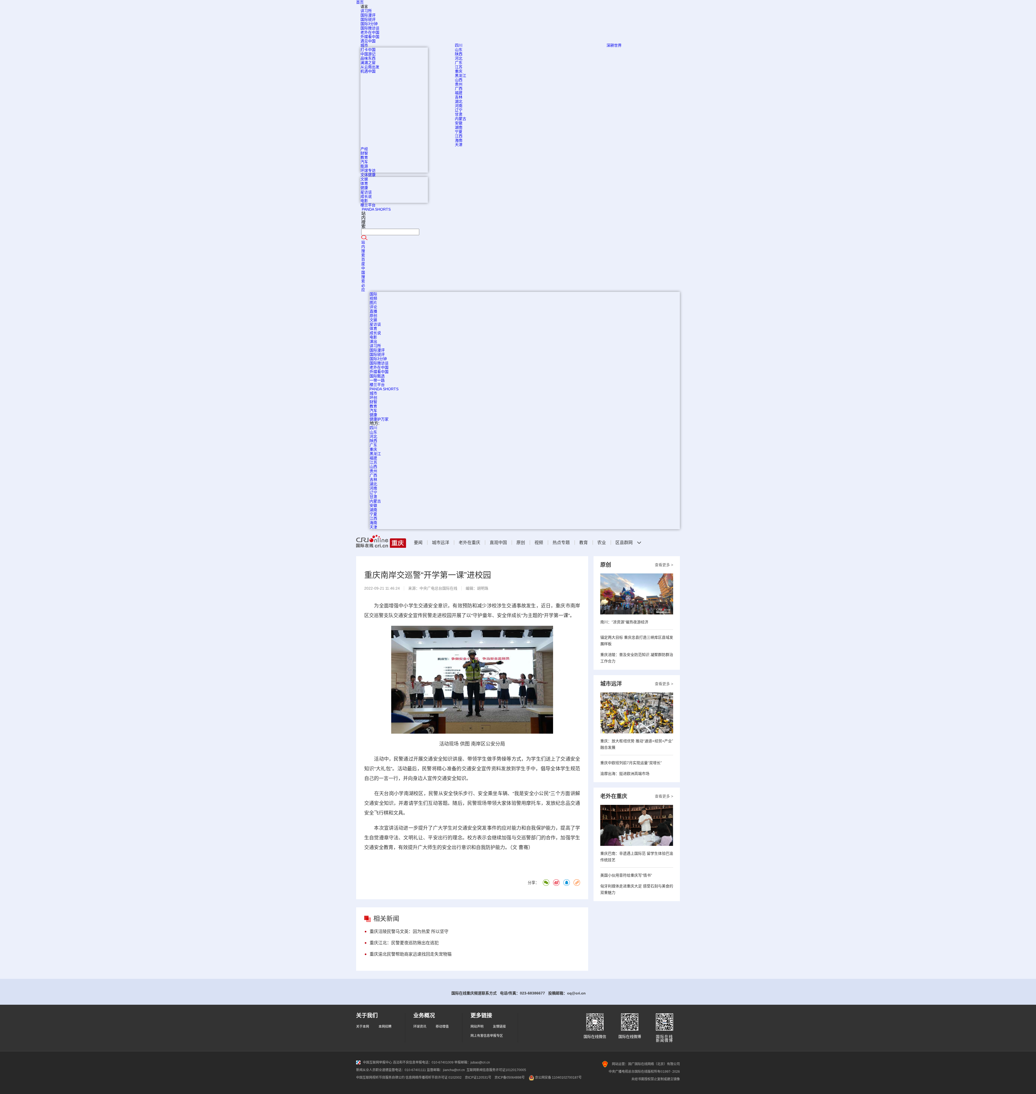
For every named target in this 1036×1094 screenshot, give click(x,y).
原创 (520, 542)
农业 (601, 542)
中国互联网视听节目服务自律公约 (380, 1077)
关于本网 (362, 1026)
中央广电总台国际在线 (438, 588)
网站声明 (477, 1026)
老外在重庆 (469, 542)
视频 (538, 542)
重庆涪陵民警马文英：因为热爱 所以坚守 (409, 931)
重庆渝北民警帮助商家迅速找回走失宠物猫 (411, 954)
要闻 (418, 542)
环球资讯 (419, 1026)
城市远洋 (440, 542)
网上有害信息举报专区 (487, 1036)
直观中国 (498, 542)
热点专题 (561, 542)
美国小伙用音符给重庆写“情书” (626, 875)
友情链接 (499, 1026)
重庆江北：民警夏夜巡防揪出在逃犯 (404, 943)
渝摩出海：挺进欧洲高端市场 (624, 773)
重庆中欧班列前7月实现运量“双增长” (631, 763)
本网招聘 (385, 1026)
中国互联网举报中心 (377, 1062)
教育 (583, 542)
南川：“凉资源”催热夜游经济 (624, 622)
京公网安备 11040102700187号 (558, 1077)
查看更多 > (664, 565)
